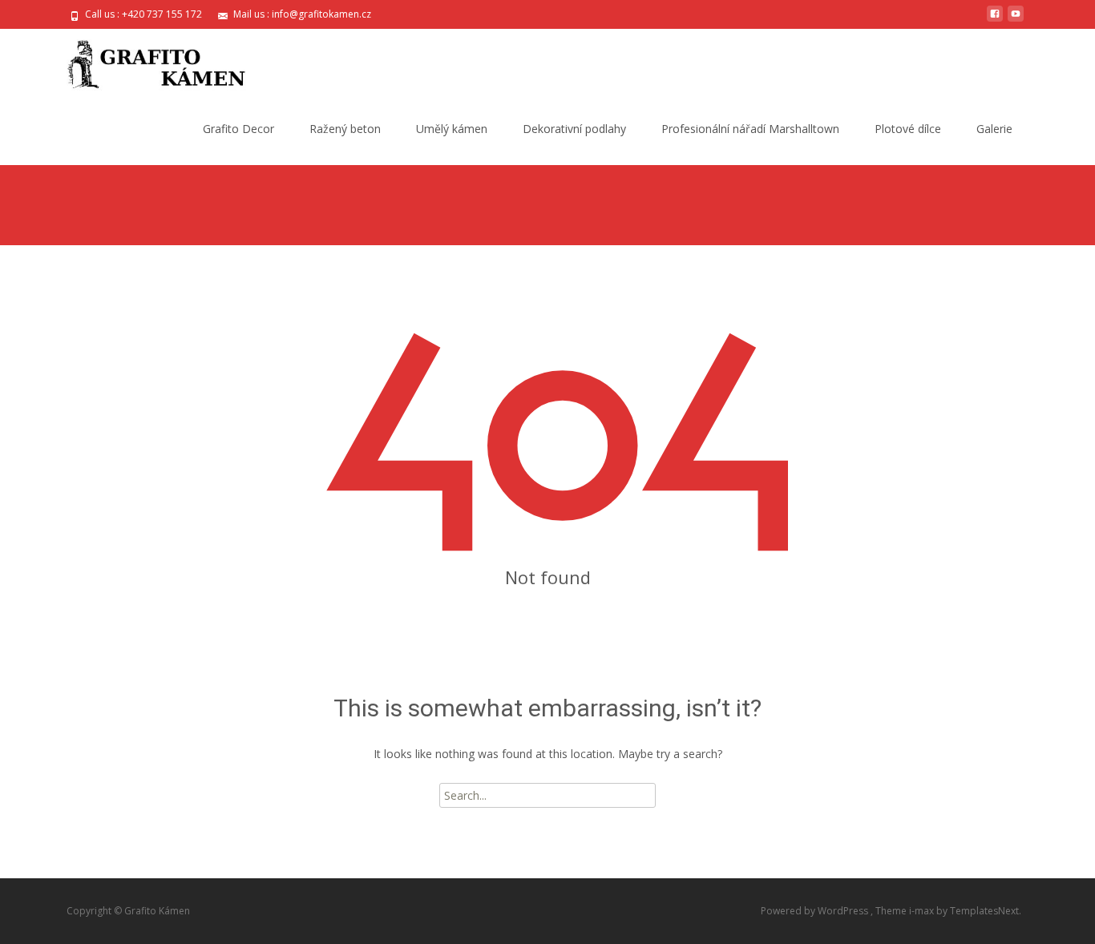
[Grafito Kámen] (143, 61)
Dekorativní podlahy (574, 128)
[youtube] (1016, 19)
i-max (922, 911)
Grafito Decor (238, 128)
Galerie (994, 128)
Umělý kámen (451, 128)
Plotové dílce (908, 128)
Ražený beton (345, 128)
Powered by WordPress (816, 911)
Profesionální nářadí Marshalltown (750, 128)
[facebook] (995, 19)
